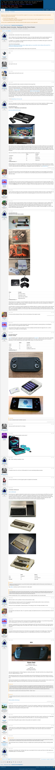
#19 (53, 477)
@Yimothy (20, 46)
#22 (53, 608)
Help (52, 767)
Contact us (37, 767)
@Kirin (36, 45)
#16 (53, 433)
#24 (53, 629)
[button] (11, 10)
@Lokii (39, 45)
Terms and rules (42, 767)
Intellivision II (45, 166)
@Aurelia (11, 45)
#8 (53, 179)
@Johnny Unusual (32, 45)
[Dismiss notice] (53, 14)
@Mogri (42, 45)
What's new (8, 9)
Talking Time (3, 767)
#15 (53, 424)
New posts (2, 11)
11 (6, 30)
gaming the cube (14, 28)
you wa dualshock (25, 28)
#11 (53, 211)
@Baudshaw (16, 45)
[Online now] (4, 37)
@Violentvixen (11, 46)
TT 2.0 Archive (12, 11)
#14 (53, 332)
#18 (53, 468)
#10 (53, 200)
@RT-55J (48, 45)
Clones (10, 337)
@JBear (27, 45)
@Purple (45, 45)
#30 (53, 748)
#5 (53, 82)
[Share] (52, 33)
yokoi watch (20, 28)
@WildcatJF (16, 46)
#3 (53, 62)
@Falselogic (20, 45)
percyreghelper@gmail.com (48, 19)
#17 (53, 457)
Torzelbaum (3, 28)
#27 (53, 714)
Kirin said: (10, 737)
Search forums (7, 11)
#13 (53, 322)
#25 (53, 640)
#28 (53, 725)
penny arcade (17, 89)
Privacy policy (48, 767)
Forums (2, 9)
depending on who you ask (17, 98)
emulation (36, 337)
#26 (53, 703)
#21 (53, 597)
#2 (53, 51)
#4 (53, 71)
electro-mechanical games (35, 90)
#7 (53, 169)
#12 (53, 312)
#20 (53, 487)
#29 (53, 735)
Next (9, 30)
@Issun (24, 45)
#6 (53, 101)
